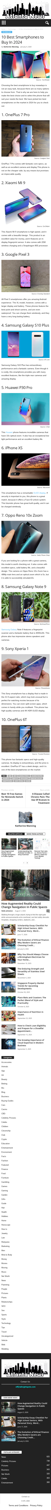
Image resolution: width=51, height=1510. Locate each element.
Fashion (4, 1161)
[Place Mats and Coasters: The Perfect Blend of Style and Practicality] (8, 1001)
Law (3, 1238)
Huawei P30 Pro (37, 776)
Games (4, 1186)
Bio (2, 1088)
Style (3, 1319)
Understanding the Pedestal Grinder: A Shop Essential (25, 853)
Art (2, 1075)
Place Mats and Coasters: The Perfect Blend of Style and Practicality (32, 1000)
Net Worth (5, 1276)
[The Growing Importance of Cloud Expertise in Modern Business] (8, 1044)
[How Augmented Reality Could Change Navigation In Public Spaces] (9, 844)
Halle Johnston (7, 911)
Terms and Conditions (18, 1505)
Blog (3, 1092)
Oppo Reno (24, 778)
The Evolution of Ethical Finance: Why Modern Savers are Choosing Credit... (33, 943)
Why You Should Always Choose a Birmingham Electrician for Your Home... (33, 957)
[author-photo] (25, 816)
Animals (4, 1066)
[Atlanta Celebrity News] (25, 9)
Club (3, 1135)
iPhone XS (6, 778)
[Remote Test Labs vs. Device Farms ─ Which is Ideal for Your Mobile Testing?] (42, 844)
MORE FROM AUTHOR (35, 834)
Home (3, 29)
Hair (3, 1208)
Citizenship (5, 1131)
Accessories (6, 1062)
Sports (4, 1315)
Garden (4, 1195)
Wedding (4, 1349)
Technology (12, 29)
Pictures (4, 1293)
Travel (4, 1332)
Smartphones (7, 781)
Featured (5, 1165)
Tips (3, 1327)
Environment (6, 1152)
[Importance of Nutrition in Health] (8, 1016)
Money (4, 1259)
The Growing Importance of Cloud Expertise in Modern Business (31, 1043)
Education (5, 1143)
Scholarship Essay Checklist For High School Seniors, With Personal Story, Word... (33, 928)
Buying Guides (7, 1101)
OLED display (39, 493)
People (4, 1289)
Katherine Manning (11, 47)
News (3, 1280)
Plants (4, 1298)
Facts (3, 1156)
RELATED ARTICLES (15, 834)
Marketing (5, 1246)
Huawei (9, 432)
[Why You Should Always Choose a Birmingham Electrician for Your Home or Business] (8, 958)
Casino (4, 1109)
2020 (9, 776)
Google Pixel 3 (24, 776)
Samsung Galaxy (9, 629)
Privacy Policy (36, 1505)
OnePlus (15, 778)
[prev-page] (23, 862)
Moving (4, 1268)
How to (4, 1229)
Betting (4, 1084)
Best (15, 776)
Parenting (5, 1285)
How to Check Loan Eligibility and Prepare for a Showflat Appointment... (32, 1028)
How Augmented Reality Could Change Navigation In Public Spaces (8, 853)
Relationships (6, 1302)
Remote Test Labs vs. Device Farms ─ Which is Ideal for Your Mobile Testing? (41, 854)
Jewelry (4, 1233)
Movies (4, 1263)
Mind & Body (6, 1255)
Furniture (5, 1178)
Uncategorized (7, 1336)
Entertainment (7, 1148)
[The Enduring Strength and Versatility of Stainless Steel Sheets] (8, 972)
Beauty (4, 1079)
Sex (3, 1310)
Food (3, 1173)
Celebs (4, 1122)
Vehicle (4, 1340)
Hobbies (4, 1216)
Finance (4, 1169)
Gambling (5, 1182)
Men (3, 1250)
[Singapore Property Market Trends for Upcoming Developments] (8, 987)
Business (5, 1096)
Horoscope (5, 1225)
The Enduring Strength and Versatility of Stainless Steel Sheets (31, 971)
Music (3, 1272)
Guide (3, 1203)
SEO (3, 1306)
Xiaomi (28, 781)
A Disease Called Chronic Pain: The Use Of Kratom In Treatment (40, 798)
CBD (3, 1114)
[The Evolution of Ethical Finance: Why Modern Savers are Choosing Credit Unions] (8, 944)
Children (4, 1126)
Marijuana (5, 1242)
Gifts (3, 1199)
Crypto (4, 1139)
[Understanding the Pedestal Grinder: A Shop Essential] (25, 844)
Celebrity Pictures (8, 1118)
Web (3, 1345)
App (3, 1071)
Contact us (25, 1496)
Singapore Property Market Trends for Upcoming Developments (31, 986)
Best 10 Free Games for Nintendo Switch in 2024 (12, 796)
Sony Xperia (19, 781)
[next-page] (27, 862)
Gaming (4, 1191)
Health (4, 1212)
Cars (3, 1105)
